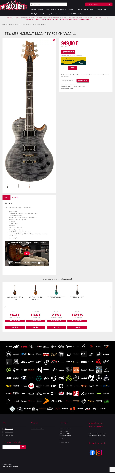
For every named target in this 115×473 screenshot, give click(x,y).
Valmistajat (34, 14)
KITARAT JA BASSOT (15, 24)
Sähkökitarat (81, 86)
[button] (54, 40)
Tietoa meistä (62, 14)
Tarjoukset (40, 9)
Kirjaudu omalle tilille (37, 429)
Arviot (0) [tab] (15, 197)
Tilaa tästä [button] (15, 327)
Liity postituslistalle (52, 14)
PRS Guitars (70, 88)
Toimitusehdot (72, 14)
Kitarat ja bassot (50, 9)
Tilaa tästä (72, 68)
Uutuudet (33, 9)
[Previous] (5, 307)
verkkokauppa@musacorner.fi (97, 433)
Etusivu (6, 24)
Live (85, 9)
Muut (91, 9)
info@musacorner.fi (65, 435)
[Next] (110, 307)
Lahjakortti (42, 14)
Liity (23, 447)
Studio (78, 9)
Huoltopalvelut (82, 14)
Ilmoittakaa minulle (82, 80)
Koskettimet (61, 9)
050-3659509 (67, 433)
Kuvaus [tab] (6, 197)
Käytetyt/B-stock (101, 9)
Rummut (71, 9)
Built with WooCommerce (10, 466)
